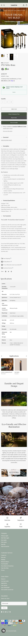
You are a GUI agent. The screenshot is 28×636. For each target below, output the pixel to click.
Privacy (3, 570)
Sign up (4, 607)
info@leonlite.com (5, 247)
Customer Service (7, 268)
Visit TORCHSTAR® (5, 587)
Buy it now (14, 117)
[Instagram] (3, 611)
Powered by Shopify (12, 631)
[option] (14, 39)
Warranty (3, 557)
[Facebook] (1, 611)
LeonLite (6, 631)
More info (14, 92)
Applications (4, 583)
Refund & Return (5, 561)
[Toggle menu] (1, 5)
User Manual (4, 585)
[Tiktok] (7, 611)
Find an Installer (14, 122)
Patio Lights (4, 542)
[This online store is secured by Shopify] (10, 623)
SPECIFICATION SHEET (6, 140)
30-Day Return (7, 261)
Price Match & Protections (7, 566)
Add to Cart (14, 109)
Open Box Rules (4, 568)
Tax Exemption (4, 563)
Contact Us (3, 555)
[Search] (4, 5)
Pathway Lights (4, 535)
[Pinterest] (10, 611)
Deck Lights (3, 540)
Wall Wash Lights (5, 538)
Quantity (3, 99)
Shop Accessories (5, 546)
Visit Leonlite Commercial (7, 589)
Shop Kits (3, 544)
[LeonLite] (14, 5)
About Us (3, 579)
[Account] (23, 5)
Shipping (3, 559)
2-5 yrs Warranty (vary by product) (11, 265)
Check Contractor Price (14, 114)
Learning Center (5, 581)
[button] (13, 474)
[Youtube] (5, 611)
